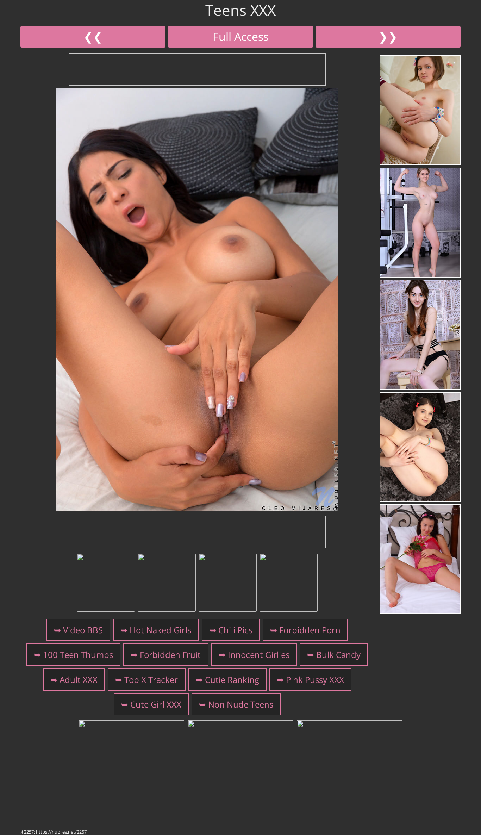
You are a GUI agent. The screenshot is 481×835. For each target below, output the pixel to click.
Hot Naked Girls (160, 630)
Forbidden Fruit (170, 654)
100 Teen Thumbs (78, 654)
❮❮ (92, 36)
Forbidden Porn (310, 630)
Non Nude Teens (240, 704)
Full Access (241, 36)
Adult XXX (79, 679)
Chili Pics (235, 630)
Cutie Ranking (232, 679)
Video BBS (83, 630)
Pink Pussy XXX (315, 679)
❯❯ (388, 36)
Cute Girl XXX (155, 704)
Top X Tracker (151, 679)
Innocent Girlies (258, 654)
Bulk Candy (338, 654)
